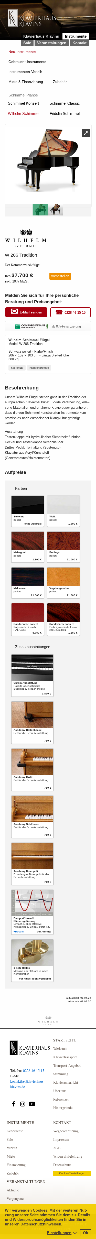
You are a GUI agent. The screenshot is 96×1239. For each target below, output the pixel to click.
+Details (19, 931)
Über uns (59, 1090)
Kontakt (79, 43)
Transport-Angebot (67, 1065)
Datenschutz (62, 1164)
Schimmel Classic (64, 103)
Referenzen (61, 1099)
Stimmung (60, 1073)
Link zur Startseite (32, 20)
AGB (56, 1147)
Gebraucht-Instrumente (27, 62)
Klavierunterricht (65, 1082)
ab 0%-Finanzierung (66, 326)
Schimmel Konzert (23, 103)
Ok (85, 1233)
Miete (11, 1156)
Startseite (65, 1040)
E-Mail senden (31, 312)
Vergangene (15, 1198)
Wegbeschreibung (66, 1130)
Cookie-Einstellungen (72, 1173)
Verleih (12, 1147)
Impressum (61, 1139)
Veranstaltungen (51, 43)
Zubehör (60, 82)
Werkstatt (60, 1048)
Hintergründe (62, 1107)
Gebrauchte (15, 1130)
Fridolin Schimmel (65, 113)
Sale (27, 43)
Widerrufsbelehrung (67, 1156)
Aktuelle (13, 1190)
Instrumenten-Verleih (25, 72)
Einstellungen (59, 1233)
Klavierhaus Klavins (41, 36)
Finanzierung (16, 1164)
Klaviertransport (65, 1057)
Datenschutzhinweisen (40, 1224)
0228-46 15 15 (75, 312)
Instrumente (76, 36)
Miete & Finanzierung (25, 82)
